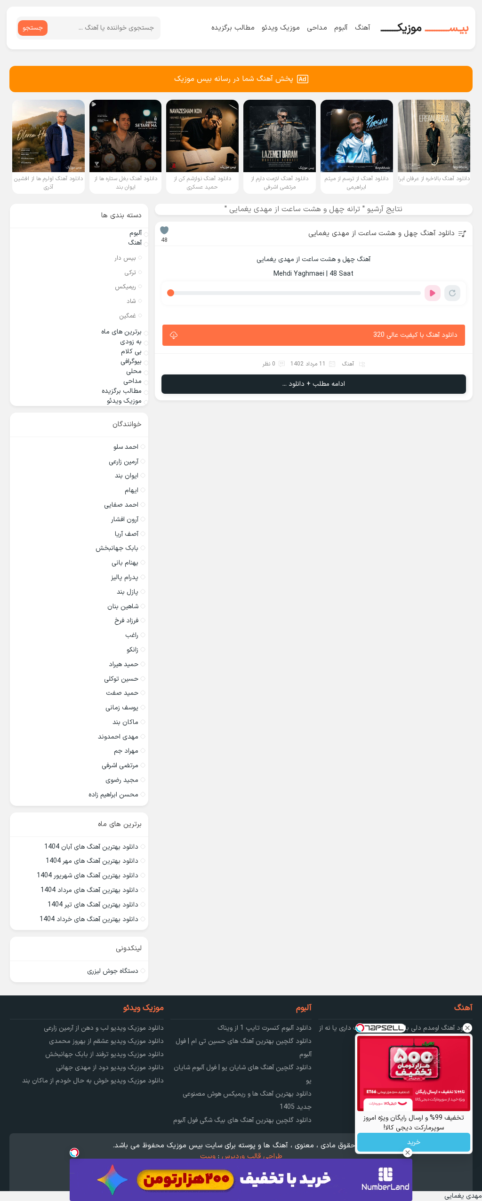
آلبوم (341, 28)
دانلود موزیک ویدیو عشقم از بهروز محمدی (106, 1041)
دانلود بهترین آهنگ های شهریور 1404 (87, 876)
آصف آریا (126, 534)
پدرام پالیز (124, 577)
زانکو (132, 650)
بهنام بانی (125, 563)
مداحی (317, 28)
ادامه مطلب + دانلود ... (313, 384)
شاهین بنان (122, 607)
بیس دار (125, 258)
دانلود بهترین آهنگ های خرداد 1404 (89, 919)
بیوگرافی (131, 361)
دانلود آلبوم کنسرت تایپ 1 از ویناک (264, 1028)
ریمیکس (125, 287)
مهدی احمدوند (118, 737)
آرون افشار (124, 520)
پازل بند (127, 592)
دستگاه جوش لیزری (112, 971)
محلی (134, 371)
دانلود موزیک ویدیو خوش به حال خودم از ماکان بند (93, 1081)
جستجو (33, 28)
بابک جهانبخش (117, 548)
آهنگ (362, 28)
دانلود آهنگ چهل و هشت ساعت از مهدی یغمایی (381, 233)
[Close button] (467, 1028)
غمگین (127, 316)
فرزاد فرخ (126, 621)
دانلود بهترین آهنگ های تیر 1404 (93, 905)
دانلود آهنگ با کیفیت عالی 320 (415, 335)
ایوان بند (126, 476)
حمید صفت (122, 693)
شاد (131, 301)
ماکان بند (125, 722)
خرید (413, 1142)
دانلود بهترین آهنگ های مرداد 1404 (89, 890)
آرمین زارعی (123, 462)
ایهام (131, 490)
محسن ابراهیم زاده (113, 795)
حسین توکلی (121, 679)
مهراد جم (126, 751)
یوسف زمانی (121, 708)
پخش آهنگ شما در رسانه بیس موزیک (233, 79)
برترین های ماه (121, 332)
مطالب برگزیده (233, 28)
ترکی (130, 273)
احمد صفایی (121, 505)
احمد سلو (125, 447)
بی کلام (131, 352)
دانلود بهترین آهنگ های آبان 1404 (91, 847)
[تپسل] (74, 1152)
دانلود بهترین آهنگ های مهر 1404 (92, 861)
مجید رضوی (121, 780)
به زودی (131, 342)
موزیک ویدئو (281, 28)
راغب (131, 635)
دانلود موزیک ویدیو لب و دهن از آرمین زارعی (104, 1028)
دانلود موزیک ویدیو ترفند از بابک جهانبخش (104, 1054)
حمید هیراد (123, 664)
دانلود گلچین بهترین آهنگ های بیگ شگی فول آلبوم (242, 1120)
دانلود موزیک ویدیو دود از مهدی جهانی (110, 1068)
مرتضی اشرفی (120, 766)
